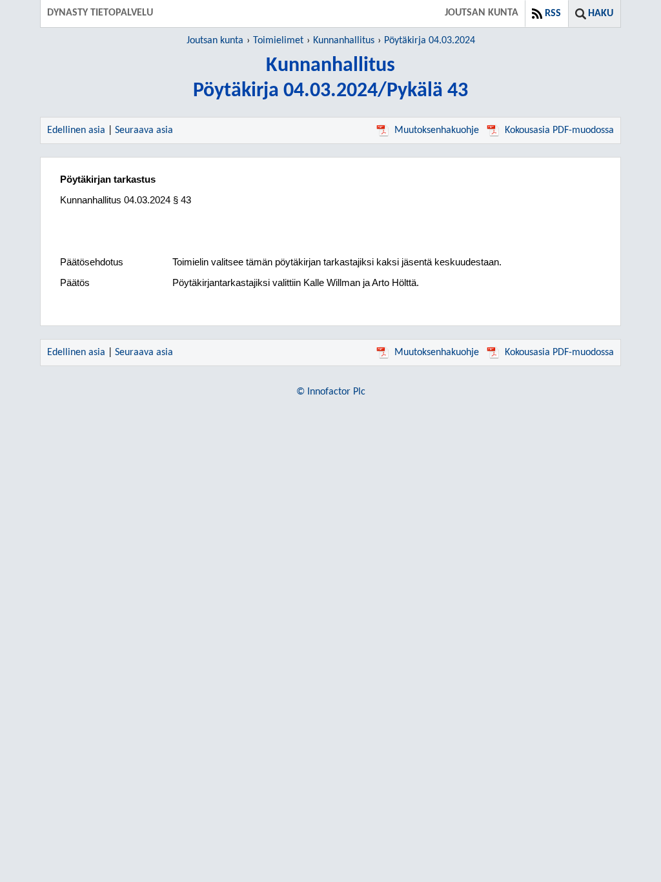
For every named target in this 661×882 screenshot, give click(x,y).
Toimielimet (278, 41)
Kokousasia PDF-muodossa (559, 130)
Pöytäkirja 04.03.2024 (429, 41)
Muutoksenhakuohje (436, 130)
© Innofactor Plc (330, 392)
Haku (600, 13)
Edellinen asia (76, 130)
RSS (553, 13)
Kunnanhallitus (343, 41)
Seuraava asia (144, 130)
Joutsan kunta (215, 41)
